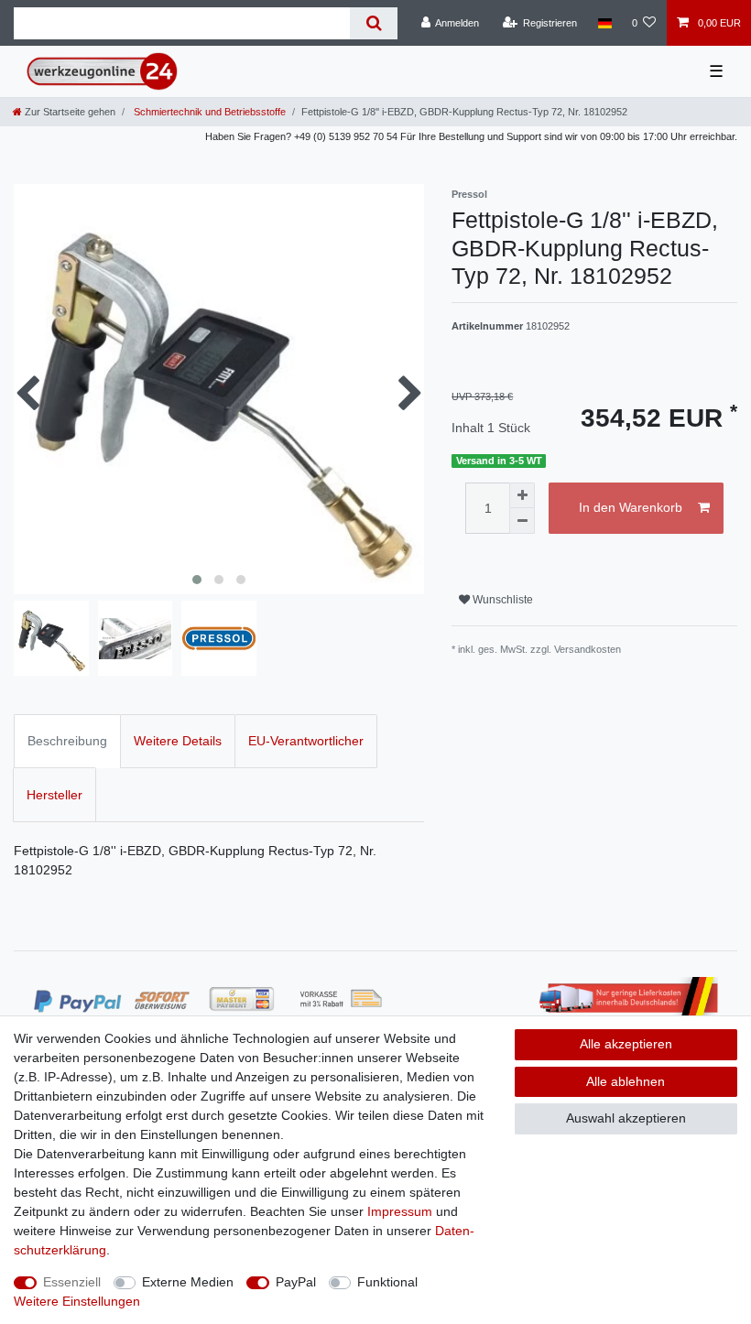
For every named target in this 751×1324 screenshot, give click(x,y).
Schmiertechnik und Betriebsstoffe (208, 111)
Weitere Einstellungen (77, 1301)
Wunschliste (501, 599)
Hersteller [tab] (54, 794)
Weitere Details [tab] (178, 740)
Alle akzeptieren (626, 1043)
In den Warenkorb (630, 507)
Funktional (387, 1282)
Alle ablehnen (625, 1081)
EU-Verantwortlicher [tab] (306, 740)
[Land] (604, 23)
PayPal (296, 1282)
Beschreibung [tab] (67, 740)
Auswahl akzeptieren (626, 1118)
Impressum (399, 1211)
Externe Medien (188, 1282)
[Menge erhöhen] (522, 495)
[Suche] (373, 23)
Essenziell (72, 1282)
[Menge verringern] (522, 521)
